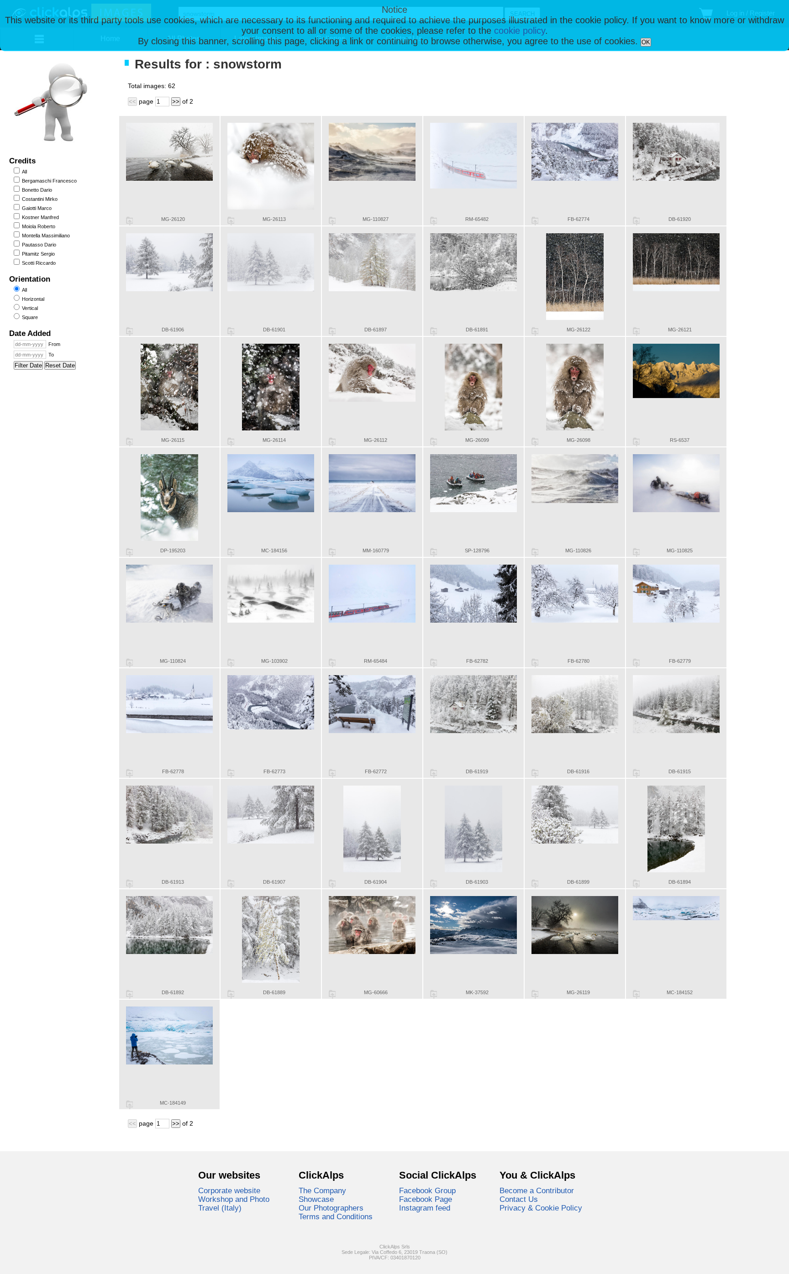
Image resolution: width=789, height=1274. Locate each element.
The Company (322, 1190)
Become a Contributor (537, 1190)
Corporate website (229, 1190)
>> (175, 101)
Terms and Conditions (336, 1216)
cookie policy (519, 31)
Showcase (316, 1199)
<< (132, 101)
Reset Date (60, 365)
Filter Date (28, 365)
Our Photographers (331, 1208)
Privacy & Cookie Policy (541, 1208)
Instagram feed (424, 1208)
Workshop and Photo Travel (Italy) (233, 1203)
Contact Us (519, 1199)
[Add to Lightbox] (129, 220)
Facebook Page (425, 1199)
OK (646, 42)
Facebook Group (427, 1190)
